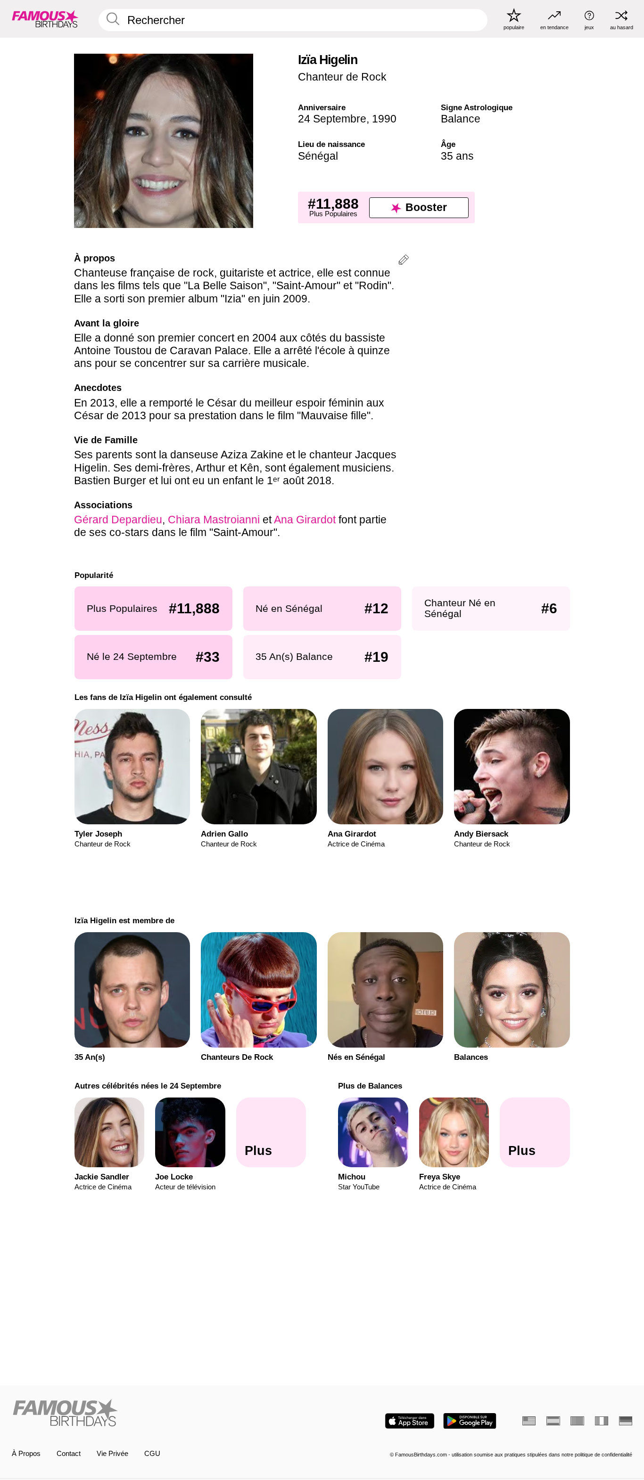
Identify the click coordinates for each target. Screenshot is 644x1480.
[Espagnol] (553, 1420)
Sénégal (318, 156)
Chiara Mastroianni (214, 519)
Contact (69, 1453)
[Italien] (601, 1420)
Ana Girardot (305, 519)
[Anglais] (529, 1420)
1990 (384, 119)
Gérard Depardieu (118, 519)
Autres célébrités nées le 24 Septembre (147, 1085)
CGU (152, 1453)
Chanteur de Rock (342, 77)
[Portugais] (577, 1420)
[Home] (164, 1414)
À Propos (26, 1453)
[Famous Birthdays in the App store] (409, 1421)
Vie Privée (112, 1453)
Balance (460, 119)
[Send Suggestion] (403, 261)
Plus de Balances (370, 1085)
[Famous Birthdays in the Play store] (469, 1421)
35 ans (457, 156)
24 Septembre (332, 119)
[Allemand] (625, 1420)
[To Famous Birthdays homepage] (45, 18)
